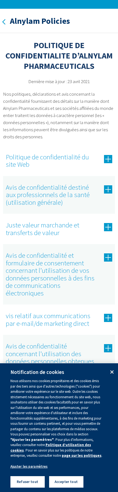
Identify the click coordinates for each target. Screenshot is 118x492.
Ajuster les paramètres (29, 466)
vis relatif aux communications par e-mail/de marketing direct (48, 319)
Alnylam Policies (40, 21)
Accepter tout (66, 481)
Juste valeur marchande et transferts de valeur (42, 229)
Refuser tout (27, 481)
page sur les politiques (82, 455)
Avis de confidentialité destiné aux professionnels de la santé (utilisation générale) (48, 195)
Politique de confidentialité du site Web (47, 161)
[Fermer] (112, 372)
